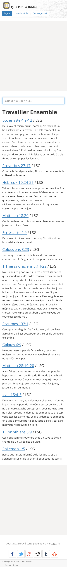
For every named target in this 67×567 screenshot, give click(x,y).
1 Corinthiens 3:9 (17, 432)
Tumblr (46, 554)
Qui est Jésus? (40, 13)
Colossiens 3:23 (15, 249)
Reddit (38, 554)
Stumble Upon (54, 554)
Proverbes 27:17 (16, 165)
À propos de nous (12, 565)
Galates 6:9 (11, 344)
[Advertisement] (33, 56)
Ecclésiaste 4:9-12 (17, 120)
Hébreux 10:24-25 (18, 182)
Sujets (7, 13)
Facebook (12, 554)
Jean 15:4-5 (12, 394)
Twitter (21, 554)
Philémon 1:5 (13, 448)
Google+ (29, 554)
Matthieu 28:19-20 (18, 365)
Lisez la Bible (21, 13)
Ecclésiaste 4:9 (14, 232)
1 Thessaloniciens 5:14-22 (24, 266)
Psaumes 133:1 (15, 323)
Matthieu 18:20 (15, 215)
